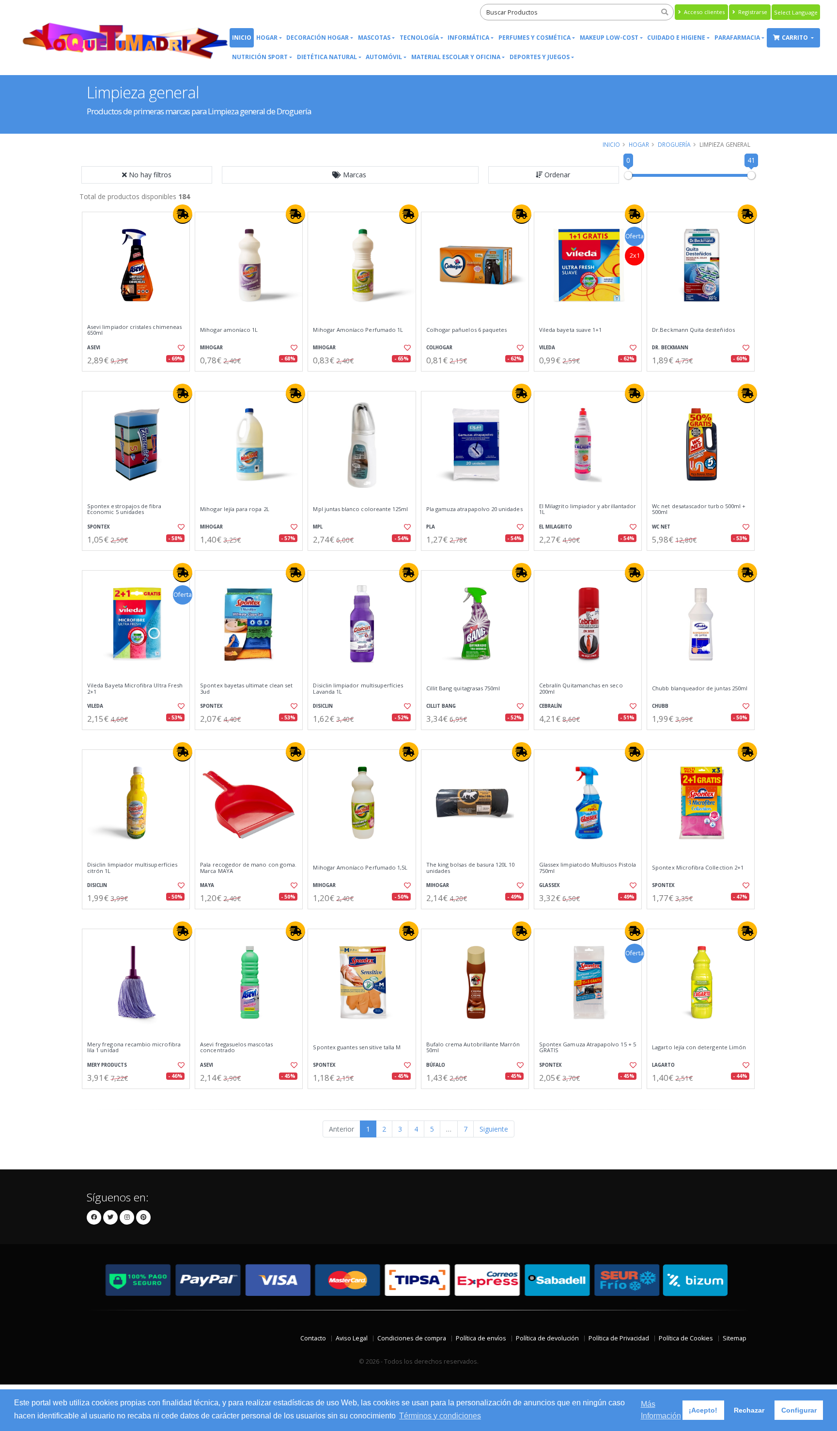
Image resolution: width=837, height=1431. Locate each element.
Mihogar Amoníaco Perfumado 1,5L (360, 868)
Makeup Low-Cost (609, 37)
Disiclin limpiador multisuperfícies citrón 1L (132, 868)
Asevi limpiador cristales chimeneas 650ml (134, 330)
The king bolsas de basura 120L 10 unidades (470, 868)
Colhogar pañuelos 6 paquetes (466, 330)
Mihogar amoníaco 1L (229, 330)
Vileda (547, 347)
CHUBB (660, 706)
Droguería (674, 144)
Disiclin (323, 706)
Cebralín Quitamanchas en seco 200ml (581, 689)
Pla (430, 527)
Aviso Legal (352, 1338)
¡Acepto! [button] (703, 1410)
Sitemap (734, 1338)
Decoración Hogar (317, 37)
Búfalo (435, 1065)
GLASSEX (549, 885)
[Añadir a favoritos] (180, 347)
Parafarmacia (737, 37)
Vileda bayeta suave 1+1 (570, 330)
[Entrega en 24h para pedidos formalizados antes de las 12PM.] (182, 214)
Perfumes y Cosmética (534, 37)
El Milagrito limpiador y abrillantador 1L (587, 509)
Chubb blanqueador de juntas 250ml (699, 688)
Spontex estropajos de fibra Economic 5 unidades (124, 509)
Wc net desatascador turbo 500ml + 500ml (698, 509)
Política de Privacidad (619, 1338)
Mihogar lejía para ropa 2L (234, 509)
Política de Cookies (686, 1338)
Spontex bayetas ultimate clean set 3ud (246, 689)
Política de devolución (547, 1338)
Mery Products (107, 1065)
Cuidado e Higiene (676, 37)
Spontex (98, 527)
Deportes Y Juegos (540, 57)
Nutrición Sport (260, 57)
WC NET (661, 527)
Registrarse (752, 12)
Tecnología (419, 37)
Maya (207, 885)
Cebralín (550, 706)
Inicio (241, 37)
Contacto (313, 1338)
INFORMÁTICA (468, 37)
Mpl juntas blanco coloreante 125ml (360, 509)
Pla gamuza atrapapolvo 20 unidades (474, 509)
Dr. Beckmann (670, 347)
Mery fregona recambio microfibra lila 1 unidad (134, 1048)
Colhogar (439, 347)
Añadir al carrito (139, 379)
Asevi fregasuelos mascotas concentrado (236, 1048)
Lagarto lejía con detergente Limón (699, 1047)
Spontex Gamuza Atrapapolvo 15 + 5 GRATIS (587, 1048)
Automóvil (384, 57)
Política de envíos (481, 1338)
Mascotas (374, 37)
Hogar (267, 37)
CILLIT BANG (441, 706)
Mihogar (211, 347)
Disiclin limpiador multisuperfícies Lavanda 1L (358, 689)
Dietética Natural (327, 57)
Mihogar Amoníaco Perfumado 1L (358, 330)
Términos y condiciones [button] (440, 1416)
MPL (318, 527)
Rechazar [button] (749, 1410)
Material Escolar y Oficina (455, 57)
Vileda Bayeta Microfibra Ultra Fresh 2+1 (135, 689)
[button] (350, 175)
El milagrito (555, 527)
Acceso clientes (703, 12)
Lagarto (663, 1065)
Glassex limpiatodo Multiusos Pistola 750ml (587, 868)
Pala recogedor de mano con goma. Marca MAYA (248, 868)
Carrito (795, 37)
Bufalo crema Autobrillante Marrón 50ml (473, 1048)
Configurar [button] (799, 1410)
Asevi (93, 347)
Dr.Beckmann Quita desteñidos (693, 330)
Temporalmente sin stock (701, 379)
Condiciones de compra (411, 1338)
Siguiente (494, 1129)
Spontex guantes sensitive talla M (357, 1047)
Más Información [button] (661, 1410)
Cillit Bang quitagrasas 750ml (463, 688)
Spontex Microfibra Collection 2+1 (698, 868)
